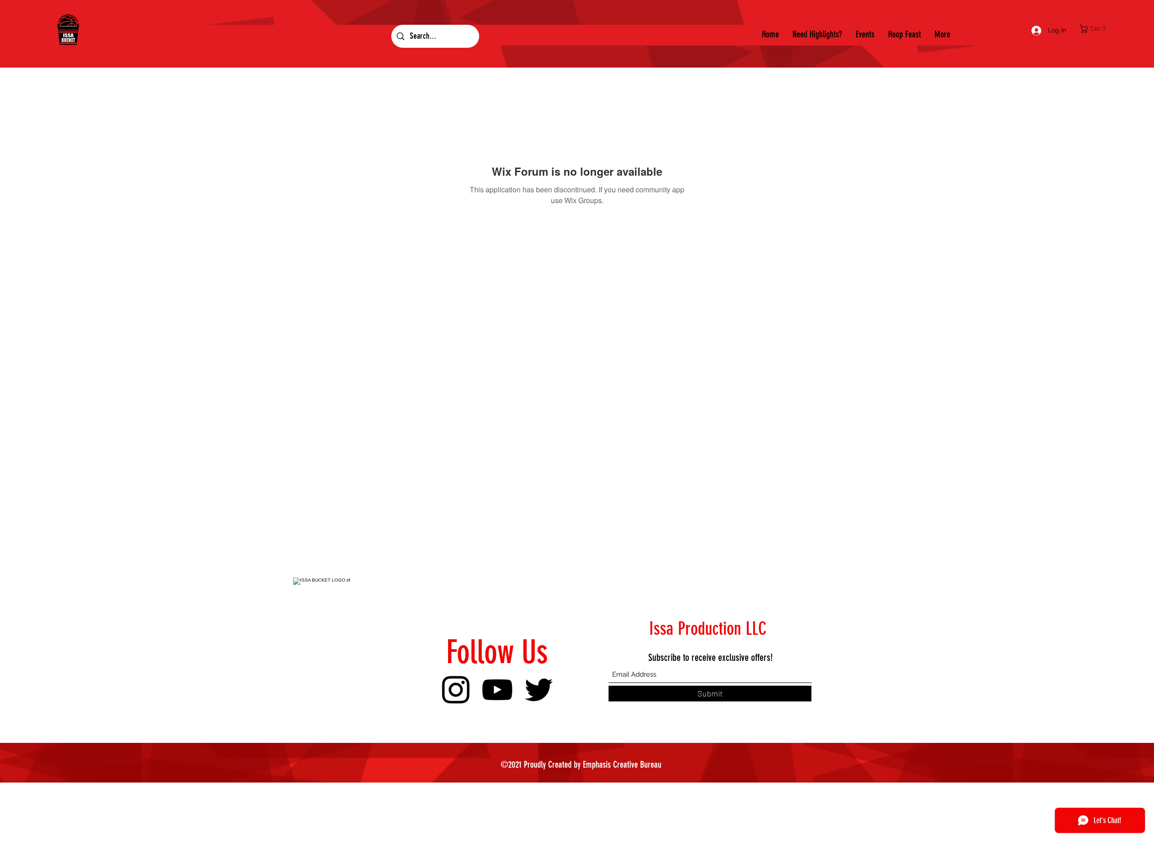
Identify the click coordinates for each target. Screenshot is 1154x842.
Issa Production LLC (708, 628)
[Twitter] (538, 689)
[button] (1095, 29)
